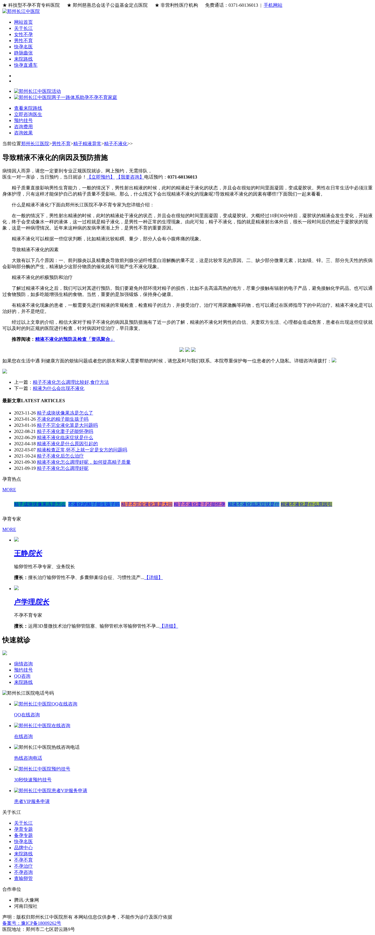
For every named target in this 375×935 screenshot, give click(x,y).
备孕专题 (23, 835)
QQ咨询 (22, 676)
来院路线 (23, 58)
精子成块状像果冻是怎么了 (65, 412)
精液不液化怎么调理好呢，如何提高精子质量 (84, 462)
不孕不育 (23, 859)
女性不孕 (23, 34)
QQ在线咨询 (27, 714)
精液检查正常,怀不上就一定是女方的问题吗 (82, 449)
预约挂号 (23, 669)
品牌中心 (23, 847)
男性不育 (23, 40)
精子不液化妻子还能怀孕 (199, 504)
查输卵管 (23, 878)
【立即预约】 (101, 176)
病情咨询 (23, 663)
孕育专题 (23, 829)
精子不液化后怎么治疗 (60, 455)
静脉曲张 (23, 52)
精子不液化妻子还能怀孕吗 (65, 431)
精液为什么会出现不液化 (58, 388)
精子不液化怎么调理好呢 (62, 468)
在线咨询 (23, 736)
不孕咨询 (23, 872)
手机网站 (273, 5)
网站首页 (23, 22)
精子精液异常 (87, 143)
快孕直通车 (26, 65)
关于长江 (23, 28)
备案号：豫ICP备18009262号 (31, 923)
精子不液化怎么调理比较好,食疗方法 (71, 382)
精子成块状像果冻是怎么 (40, 504)
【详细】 (153, 577)
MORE (9, 489)
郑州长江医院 (35, 143)
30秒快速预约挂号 (33, 779)
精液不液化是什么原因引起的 (67, 443)
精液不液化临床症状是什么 (65, 437)
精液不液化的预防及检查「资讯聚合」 (75, 339)
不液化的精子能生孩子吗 (62, 419)
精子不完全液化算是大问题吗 (67, 425)
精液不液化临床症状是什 (253, 504)
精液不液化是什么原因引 (306, 504)
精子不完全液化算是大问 (147, 504)
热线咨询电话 (28, 758)
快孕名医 (23, 46)
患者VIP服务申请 (32, 801)
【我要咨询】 (130, 176)
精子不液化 (115, 143)
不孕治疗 (23, 866)
